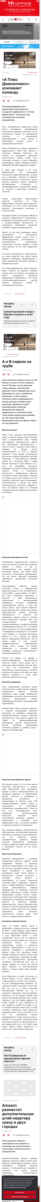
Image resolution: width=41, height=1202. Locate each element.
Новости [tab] (20, 42)
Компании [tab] (33, 42)
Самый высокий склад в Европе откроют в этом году (19, 314)
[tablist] (19, 42)
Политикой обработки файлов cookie (14, 1187)
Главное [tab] (6, 42)
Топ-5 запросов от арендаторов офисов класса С (17, 1060)
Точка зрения (12, 356)
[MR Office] (19, 8)
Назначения (32, 72)
